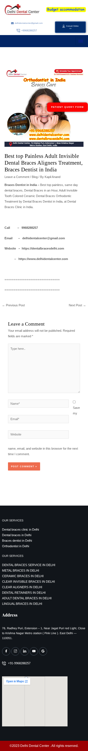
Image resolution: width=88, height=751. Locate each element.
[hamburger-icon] (81, 41)
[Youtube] (34, 651)
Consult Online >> (72, 27)
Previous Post (13, 305)
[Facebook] (6, 651)
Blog (35, 177)
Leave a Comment (17, 177)
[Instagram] (15, 651)
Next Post (77, 305)
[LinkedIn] (24, 651)
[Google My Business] (43, 651)
